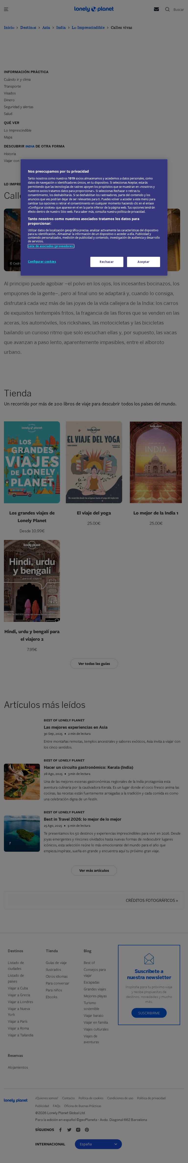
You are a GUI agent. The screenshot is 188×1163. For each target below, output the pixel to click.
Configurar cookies (42, 261)
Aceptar (144, 262)
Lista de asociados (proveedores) (51, 246)
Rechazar (107, 262)
